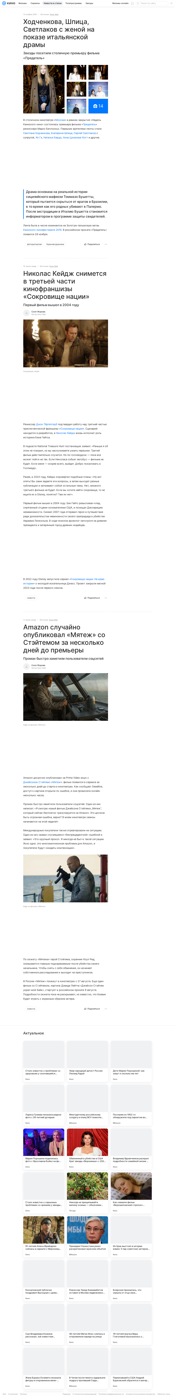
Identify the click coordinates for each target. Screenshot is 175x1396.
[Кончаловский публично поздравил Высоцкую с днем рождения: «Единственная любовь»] (43, 1280)
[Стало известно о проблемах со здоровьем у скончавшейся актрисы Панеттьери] (43, 1061)
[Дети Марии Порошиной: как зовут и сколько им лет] (131, 1061)
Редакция (66, 1394)
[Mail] (4, 3)
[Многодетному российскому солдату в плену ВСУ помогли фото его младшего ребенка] (87, 1105)
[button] (44, 89)
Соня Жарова (38, 311)
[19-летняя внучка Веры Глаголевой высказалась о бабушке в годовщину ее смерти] (131, 1324)
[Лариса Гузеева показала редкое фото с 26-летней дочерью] (43, 1105)
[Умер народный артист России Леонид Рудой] (87, 1061)
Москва (60, 120)
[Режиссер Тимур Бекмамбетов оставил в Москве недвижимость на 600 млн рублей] (87, 1280)
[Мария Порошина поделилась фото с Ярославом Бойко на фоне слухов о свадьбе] (43, 1149)
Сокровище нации (72, 428)
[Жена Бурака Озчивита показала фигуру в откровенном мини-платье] (43, 1368)
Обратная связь (163, 1394)
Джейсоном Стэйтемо (36, 782)
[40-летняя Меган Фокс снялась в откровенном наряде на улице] (87, 1324)
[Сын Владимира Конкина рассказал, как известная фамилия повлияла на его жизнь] (43, 1324)
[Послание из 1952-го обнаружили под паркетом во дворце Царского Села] (131, 1105)
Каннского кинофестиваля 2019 (42, 229)
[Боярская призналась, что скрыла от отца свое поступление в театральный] (131, 1280)
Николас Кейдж (65, 433)
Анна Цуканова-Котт (75, 137)
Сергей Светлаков (85, 133)
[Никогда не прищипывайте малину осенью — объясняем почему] (87, 1193)
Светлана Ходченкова (36, 133)
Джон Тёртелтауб (46, 424)
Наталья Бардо (52, 137)
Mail (4, 1394)
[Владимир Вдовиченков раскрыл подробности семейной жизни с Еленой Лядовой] (131, 1149)
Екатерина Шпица (61, 133)
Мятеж (56, 782)
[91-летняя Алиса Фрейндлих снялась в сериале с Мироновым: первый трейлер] (43, 1236)
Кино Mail (54, 14)
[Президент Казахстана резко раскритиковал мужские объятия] (87, 1236)
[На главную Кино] (10, 3)
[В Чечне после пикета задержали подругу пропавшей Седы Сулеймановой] (87, 1368)
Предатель (89, 124)
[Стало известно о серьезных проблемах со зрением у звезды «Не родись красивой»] (43, 1193)
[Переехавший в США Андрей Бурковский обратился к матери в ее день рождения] (131, 1368)
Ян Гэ (39, 137)
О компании (13, 1394)
